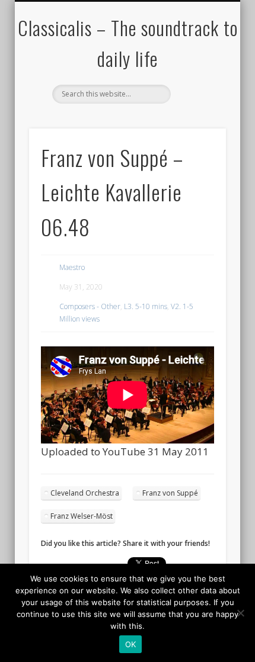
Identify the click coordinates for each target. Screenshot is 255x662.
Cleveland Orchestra (84, 493)
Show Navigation (197, 106)
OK (130, 644)
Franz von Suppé (170, 493)
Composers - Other (89, 306)
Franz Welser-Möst (81, 516)
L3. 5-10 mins (145, 306)
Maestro (72, 267)
